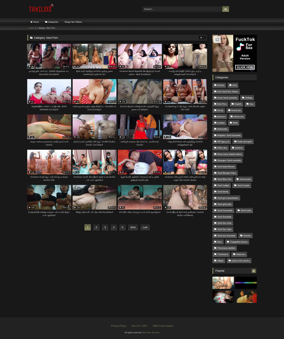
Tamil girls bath (224, 204)
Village (220, 260)
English (238, 104)
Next (133, 227)
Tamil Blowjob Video (226, 173)
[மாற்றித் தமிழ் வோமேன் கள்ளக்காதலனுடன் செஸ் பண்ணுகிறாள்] (223, 283)
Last (145, 227)
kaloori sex (239, 116)
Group (220, 110)
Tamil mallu (246, 210)
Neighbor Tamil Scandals (229, 135)
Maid (235, 122)
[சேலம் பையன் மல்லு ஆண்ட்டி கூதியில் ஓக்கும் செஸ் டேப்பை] (223, 297)
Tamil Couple (243, 185)
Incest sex (236, 110)
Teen (219, 242)
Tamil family (222, 191)
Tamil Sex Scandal (150, 332)
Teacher (247, 235)
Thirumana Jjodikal (226, 248)
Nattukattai (222, 129)
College (248, 97)
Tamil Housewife (225, 210)
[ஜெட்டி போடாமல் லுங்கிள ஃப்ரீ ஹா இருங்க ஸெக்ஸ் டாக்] (246, 283)
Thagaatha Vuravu (238, 242)
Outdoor (239, 147)
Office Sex (222, 147)
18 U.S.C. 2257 (139, 326)
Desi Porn (221, 104)
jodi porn (221, 116)
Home (36, 22)
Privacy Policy (118, 326)
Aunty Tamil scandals (227, 97)
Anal (234, 85)
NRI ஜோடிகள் (223, 141)
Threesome (222, 254)
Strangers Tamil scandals (229, 160)
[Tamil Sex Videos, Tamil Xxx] (42, 8)
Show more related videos (229, 154)
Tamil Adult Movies (226, 166)
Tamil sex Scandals (226, 235)
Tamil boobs (245, 179)
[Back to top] (275, 330)
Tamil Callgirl (223, 185)
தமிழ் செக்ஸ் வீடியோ (241, 260)
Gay (251, 104)
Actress (220, 85)
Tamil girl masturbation (227, 198)
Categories (53, 22)
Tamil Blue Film (224, 179)
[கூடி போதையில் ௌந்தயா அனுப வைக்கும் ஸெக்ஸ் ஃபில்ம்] (246, 297)
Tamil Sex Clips (224, 229)
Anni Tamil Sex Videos (227, 91)
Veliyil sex (240, 254)
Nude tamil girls (244, 141)
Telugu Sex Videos (73, 22)
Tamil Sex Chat (224, 223)
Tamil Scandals (224, 216)
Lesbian (221, 122)
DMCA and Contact (163, 326)
